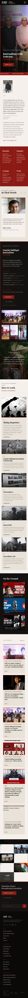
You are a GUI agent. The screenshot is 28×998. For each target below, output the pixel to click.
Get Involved (7, 897)
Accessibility (22, 992)
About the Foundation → (10, 140)
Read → (6, 671)
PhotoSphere (6, 953)
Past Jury (5, 966)
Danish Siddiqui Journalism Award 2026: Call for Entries (13, 760)
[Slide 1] (12, 69)
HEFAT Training (6, 979)
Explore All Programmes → (9, 390)
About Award (6, 962)
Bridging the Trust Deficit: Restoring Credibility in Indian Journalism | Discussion (14, 826)
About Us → (8, 64)
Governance (6, 936)
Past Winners (9, 301)
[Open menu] (24, 2)
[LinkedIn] (15, 925)
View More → (8, 297)
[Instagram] (10, 925)
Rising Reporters (7, 946)
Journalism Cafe (7, 956)
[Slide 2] (13, 69)
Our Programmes (7, 984)
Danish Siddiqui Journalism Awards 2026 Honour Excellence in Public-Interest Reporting (13, 729)
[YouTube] (13, 925)
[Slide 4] (15, 69)
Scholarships (6, 949)
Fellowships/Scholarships (9, 975)
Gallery (5, 938)
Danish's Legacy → (9, 893)
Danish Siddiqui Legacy (8, 933)
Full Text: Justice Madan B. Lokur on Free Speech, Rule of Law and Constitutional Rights (14, 665)
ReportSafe (6, 951)
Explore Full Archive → (14, 842)
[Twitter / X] (7, 925)
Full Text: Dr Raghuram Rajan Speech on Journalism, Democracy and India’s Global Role (14, 696)
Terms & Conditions (16, 993)
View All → (22, 640)
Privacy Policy (11, 993)
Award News (6, 969)
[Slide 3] (14, 69)
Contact (5, 940)
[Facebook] (4, 925)
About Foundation (7, 931)
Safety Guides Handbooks (9, 977)
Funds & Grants (7, 982)
